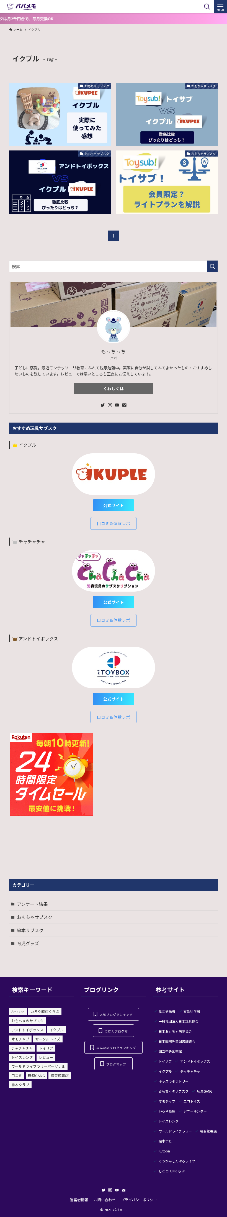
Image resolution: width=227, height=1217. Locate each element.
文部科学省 (192, 1011)
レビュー (46, 1057)
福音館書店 (60, 1075)
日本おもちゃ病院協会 (175, 1031)
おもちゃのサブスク (27, 1020)
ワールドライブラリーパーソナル (38, 1066)
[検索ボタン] (207, 6)
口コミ (16, 1075)
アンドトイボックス (27, 1029)
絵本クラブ (20, 1084)
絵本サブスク (30, 930)
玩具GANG (36, 1075)
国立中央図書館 (170, 1051)
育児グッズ (28, 943)
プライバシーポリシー (139, 1199)
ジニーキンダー (195, 1111)
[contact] (124, 405)
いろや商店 (167, 1111)
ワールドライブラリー (175, 1131)
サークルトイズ (47, 1039)
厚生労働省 (167, 1011)
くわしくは (113, 388)
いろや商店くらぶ (44, 1011)
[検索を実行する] (212, 266)
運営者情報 (79, 1199)
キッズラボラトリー (174, 1081)
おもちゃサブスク (34, 917)
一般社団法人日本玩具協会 (178, 1021)
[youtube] (117, 405)
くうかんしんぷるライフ (177, 1161)
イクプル (56, 1029)
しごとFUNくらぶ (172, 1171)
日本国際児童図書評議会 (177, 1041)
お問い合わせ (104, 1199)
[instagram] (110, 405)
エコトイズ (192, 1101)
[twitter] (102, 405)
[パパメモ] (21, 6)
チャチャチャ (22, 1048)
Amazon (18, 1011)
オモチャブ (20, 1039)
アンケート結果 (32, 904)
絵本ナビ (165, 1141)
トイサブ (46, 1048)
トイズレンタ (22, 1057)
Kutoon (164, 1151)
